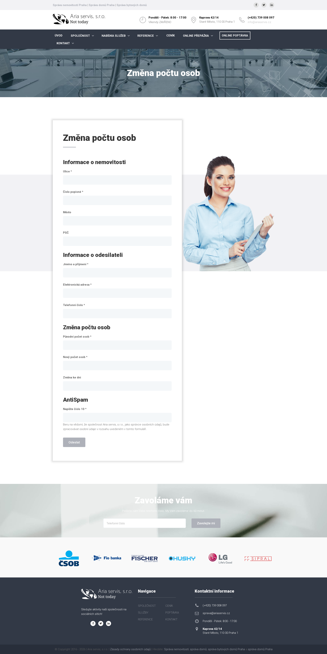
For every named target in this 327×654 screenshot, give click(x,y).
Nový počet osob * (75, 357)
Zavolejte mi (206, 523)
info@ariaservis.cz (259, 22)
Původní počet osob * (77, 336)
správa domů (198, 649)
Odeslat (74, 442)
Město (67, 212)
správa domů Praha (260, 649)
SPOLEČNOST (80, 35)
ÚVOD (58, 35)
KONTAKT (63, 43)
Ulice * (67, 171)
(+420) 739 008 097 (261, 17)
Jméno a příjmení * (75, 264)
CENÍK (170, 35)
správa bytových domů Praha (226, 649)
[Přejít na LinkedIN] (271, 5)
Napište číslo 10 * (74, 409)
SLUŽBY (143, 612)
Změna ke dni (72, 377)
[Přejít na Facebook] (256, 5)
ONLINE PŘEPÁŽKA (196, 35)
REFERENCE (145, 35)
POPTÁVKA (172, 612)
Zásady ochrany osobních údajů (130, 649)
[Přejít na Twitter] (263, 5)
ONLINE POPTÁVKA (235, 35)
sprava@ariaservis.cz (216, 613)
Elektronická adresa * (77, 284)
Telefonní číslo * (74, 305)
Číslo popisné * (73, 192)
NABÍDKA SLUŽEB (114, 35)
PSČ (66, 232)
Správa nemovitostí (176, 649)
